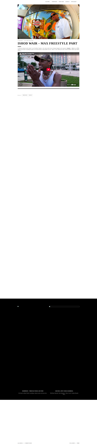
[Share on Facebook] (18, 91)
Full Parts (27, 40)
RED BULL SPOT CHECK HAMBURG (64, 391)
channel (68, 48)
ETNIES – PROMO (22, 190)
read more (54, 421)
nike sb (30, 95)
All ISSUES (20, 443)
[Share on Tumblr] (25, 91)
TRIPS (78, 443)
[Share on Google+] (21, 91)
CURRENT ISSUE (28, 443)
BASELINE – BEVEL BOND (55, 285)
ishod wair (25, 95)
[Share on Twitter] (20, 91)
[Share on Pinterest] (27, 91)
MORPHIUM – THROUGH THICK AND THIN (32, 391)
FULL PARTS (72, 443)
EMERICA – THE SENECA (39, 190)
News (30, 40)
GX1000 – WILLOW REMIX (71, 285)
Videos (32, 40)
